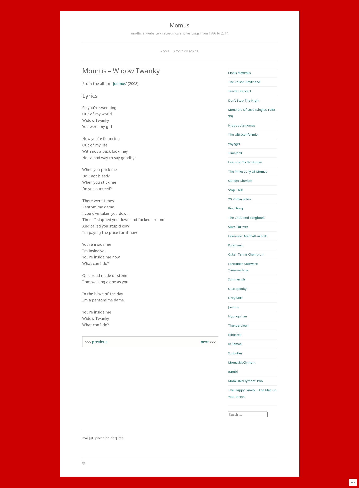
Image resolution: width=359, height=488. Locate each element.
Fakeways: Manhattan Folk (247, 236)
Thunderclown (238, 325)
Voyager (234, 144)
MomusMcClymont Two (245, 381)
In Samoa (235, 344)
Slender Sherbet (240, 180)
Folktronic (235, 245)
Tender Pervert (239, 91)
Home (165, 51)
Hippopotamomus (241, 125)
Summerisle (237, 279)
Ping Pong (235, 208)
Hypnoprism (237, 316)
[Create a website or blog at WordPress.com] (83, 463)
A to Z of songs (185, 51)
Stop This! (235, 190)
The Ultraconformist (243, 134)
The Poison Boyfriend (244, 82)
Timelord (235, 153)
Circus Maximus (239, 73)
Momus (179, 25)
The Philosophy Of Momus (247, 171)
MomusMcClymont (242, 362)
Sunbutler (235, 353)
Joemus (119, 83)
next (205, 341)
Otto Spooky (237, 288)
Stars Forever (238, 227)
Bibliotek (235, 335)
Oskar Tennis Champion (245, 254)
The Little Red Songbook (246, 217)
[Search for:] (248, 414)
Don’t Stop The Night (243, 100)
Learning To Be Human (245, 162)
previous (99, 341)
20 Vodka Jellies (239, 199)
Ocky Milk (235, 298)
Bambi (233, 371)
